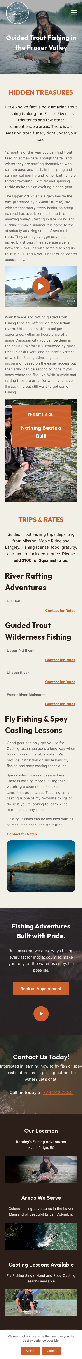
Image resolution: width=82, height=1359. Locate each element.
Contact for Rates (60, 610)
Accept (30, 1350)
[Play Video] (41, 286)
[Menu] (74, 12)
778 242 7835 (58, 1092)
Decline (51, 1350)
